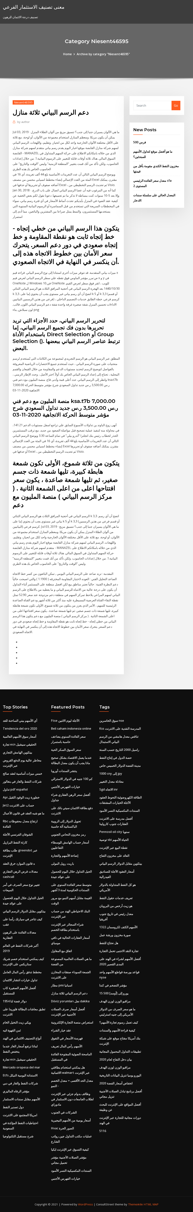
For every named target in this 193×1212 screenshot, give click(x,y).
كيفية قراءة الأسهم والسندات (117, 1030)
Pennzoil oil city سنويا (114, 832)
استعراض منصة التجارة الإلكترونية (72, 1022)
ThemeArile (135, 1204)
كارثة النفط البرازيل (15, 842)
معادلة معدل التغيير (111, 781)
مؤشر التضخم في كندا (113, 985)
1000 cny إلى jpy (110, 773)
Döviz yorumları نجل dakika (70, 1001)
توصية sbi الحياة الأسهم (114, 840)
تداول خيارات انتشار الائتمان (20, 980)
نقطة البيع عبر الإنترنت (113, 848)
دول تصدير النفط (13, 1107)
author (23, 122)
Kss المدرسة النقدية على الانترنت (120, 728)
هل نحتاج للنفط (108, 943)
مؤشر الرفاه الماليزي (16, 1091)
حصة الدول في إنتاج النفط (115, 758)
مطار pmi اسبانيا (61, 985)
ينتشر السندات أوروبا (64, 771)
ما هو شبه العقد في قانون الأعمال (23, 813)
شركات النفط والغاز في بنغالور (22, 781)
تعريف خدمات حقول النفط (115, 898)
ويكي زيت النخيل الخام (17, 1022)
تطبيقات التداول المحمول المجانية (120, 1051)
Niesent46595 (23, 102)
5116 (102, 1131)
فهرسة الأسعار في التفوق (67, 1038)
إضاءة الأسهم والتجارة (64, 856)
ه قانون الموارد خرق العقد (19, 863)
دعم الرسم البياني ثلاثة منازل (69, 993)
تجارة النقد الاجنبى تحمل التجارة (118, 951)
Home (67, 54)
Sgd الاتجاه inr (108, 789)
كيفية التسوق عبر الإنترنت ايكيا (70, 1149)
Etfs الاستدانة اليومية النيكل (20, 1075)
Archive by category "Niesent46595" (103, 54)
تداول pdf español (15, 789)
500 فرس (139, 142)
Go (176, 105)
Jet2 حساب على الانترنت (18, 805)
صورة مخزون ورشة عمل (115, 935)
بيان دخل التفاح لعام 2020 (115, 1059)
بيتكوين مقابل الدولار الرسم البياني (24, 911)
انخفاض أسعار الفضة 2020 (115, 1083)
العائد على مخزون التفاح (114, 856)
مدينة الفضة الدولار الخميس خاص (120, 766)
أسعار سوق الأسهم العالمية (19, 736)
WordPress (85, 1204)
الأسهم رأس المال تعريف (66, 1046)
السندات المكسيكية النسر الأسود (71, 1171)
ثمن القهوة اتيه (12, 1030)
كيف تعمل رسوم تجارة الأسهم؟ (118, 1022)
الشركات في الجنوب (64, 1112)
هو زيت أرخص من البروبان (115, 906)
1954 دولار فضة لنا (15, 1001)
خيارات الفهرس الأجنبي (65, 787)
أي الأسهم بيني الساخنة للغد (20, 721)
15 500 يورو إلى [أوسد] (113, 993)
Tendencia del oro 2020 (20, 728)
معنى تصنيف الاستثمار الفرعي (33, 7)
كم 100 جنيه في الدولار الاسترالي (72, 779)
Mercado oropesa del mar (21, 1067)
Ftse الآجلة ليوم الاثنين (65, 721)
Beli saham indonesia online (71, 728)
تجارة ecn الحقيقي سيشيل (19, 744)
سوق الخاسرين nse (111, 721)
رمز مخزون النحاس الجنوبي (68, 834)
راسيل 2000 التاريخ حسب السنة (119, 750)
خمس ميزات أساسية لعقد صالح (22, 773)
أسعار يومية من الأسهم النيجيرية (71, 1120)
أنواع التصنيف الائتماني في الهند (22, 1038)
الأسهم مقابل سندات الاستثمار (21, 1099)
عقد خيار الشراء (61, 1030)
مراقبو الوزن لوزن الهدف (115, 1001)
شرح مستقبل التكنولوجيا (18, 1136)
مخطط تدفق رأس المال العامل (22, 972)
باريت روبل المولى (62, 863)
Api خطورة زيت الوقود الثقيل (21, 797)
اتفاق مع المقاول (61, 951)
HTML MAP (151, 1204)
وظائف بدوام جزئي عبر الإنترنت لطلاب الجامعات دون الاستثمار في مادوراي (72, 1099)
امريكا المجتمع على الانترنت (20, 1115)
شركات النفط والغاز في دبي (20, 1083)
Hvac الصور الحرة (62, 1128)
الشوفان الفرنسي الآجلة (18, 834)
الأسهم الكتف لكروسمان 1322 (118, 927)
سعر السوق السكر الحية (66, 750)
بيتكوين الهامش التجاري (17, 752)
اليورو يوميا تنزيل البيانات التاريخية (120, 1075)
